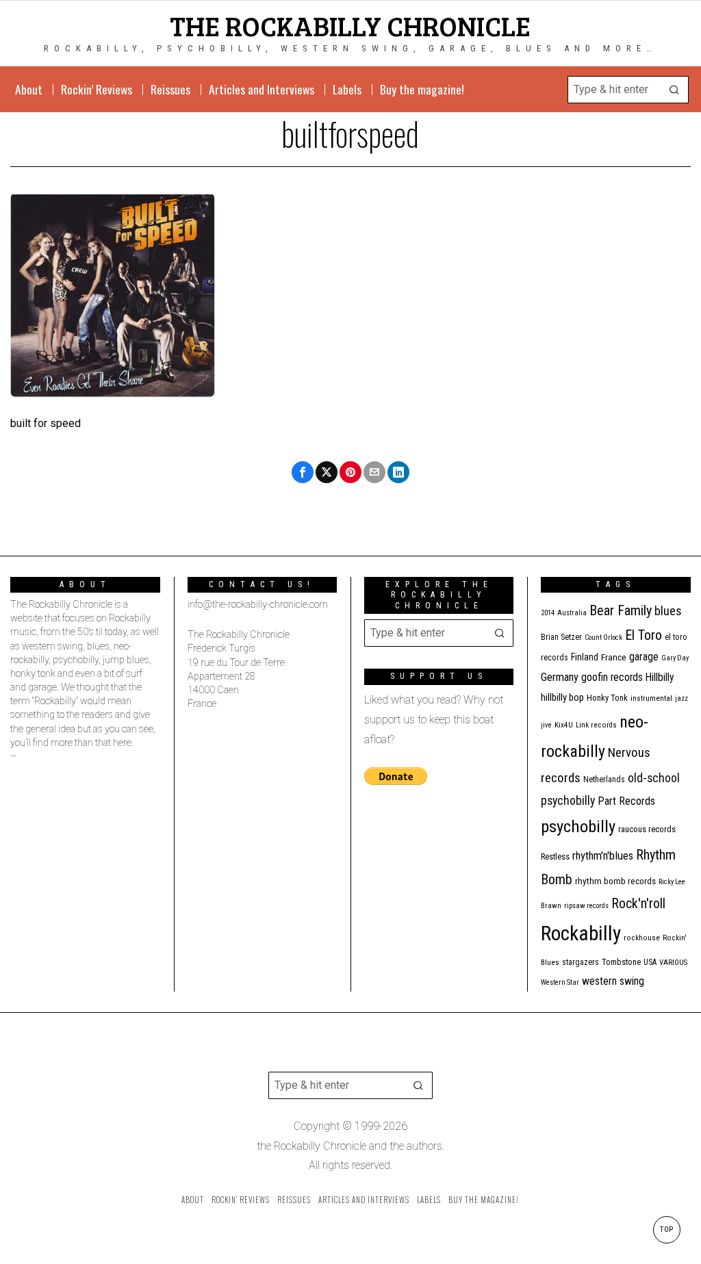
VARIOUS (673, 962)
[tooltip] (303, 472)
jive (546, 725)
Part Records (626, 801)
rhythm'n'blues (602, 855)
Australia (572, 612)
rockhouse (642, 937)
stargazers (580, 962)
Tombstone (621, 962)
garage (644, 656)
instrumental (651, 698)
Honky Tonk (607, 698)
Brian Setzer (561, 637)
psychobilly (578, 826)
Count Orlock (603, 637)
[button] (675, 89)
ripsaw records (586, 905)
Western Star (560, 982)
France (613, 657)
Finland (584, 657)
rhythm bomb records (615, 881)
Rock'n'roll (638, 904)
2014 (548, 612)
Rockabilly (581, 933)
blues (668, 611)
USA (650, 962)
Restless (555, 856)
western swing (613, 981)
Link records (596, 725)
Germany (559, 677)
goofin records (612, 677)
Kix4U (564, 725)
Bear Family (620, 610)
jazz (681, 698)
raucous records (647, 829)
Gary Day (675, 658)
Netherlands (604, 779)
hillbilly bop (562, 697)
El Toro (643, 635)
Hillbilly (660, 677)
